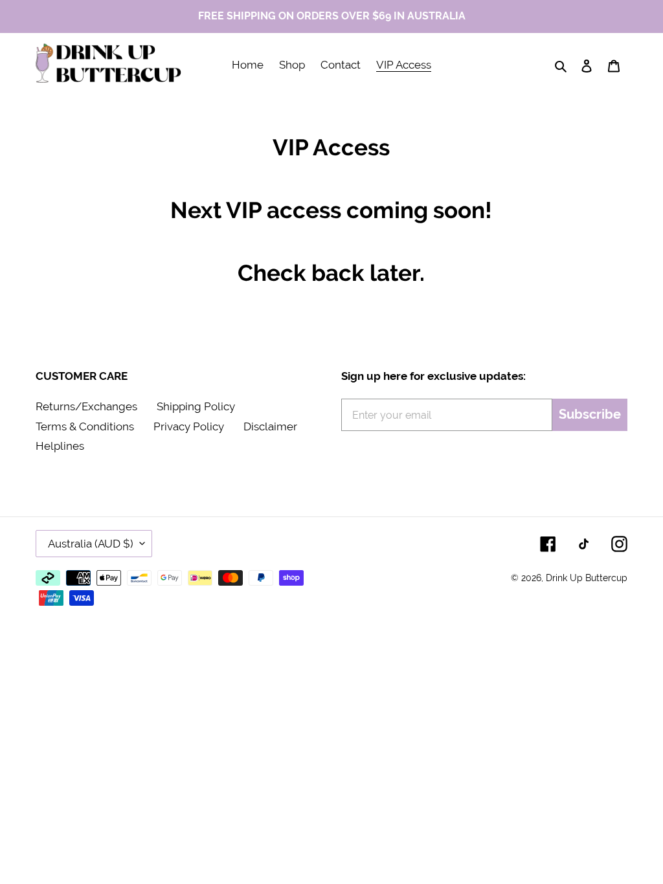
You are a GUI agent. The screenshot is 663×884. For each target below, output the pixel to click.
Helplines (60, 445)
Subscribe (590, 414)
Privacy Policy (188, 426)
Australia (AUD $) (90, 543)
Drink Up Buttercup (586, 578)
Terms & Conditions (85, 426)
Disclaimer (270, 426)
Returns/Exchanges (86, 406)
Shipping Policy (196, 406)
